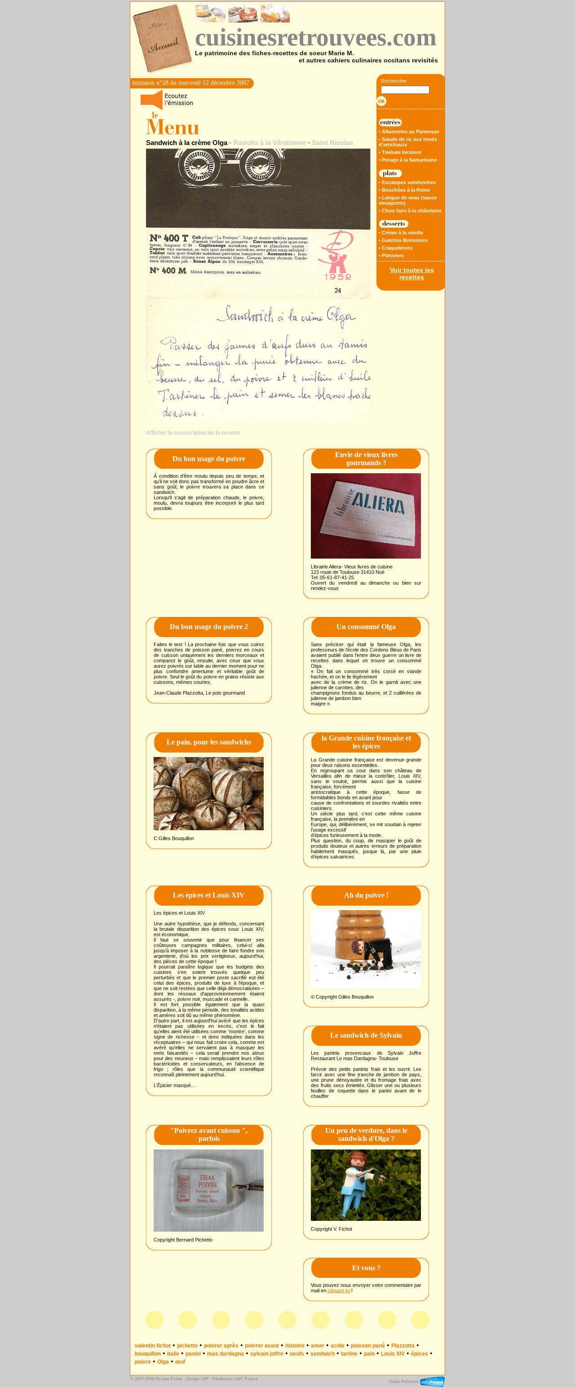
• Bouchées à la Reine (404, 190)
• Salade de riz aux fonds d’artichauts (408, 141)
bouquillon (148, 1354)
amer (317, 1346)
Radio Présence (404, 1381)
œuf (180, 1362)
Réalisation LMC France (235, 1379)
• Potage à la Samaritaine (408, 160)
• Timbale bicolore (400, 152)
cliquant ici (338, 1290)
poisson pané (368, 1346)
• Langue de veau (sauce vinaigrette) (408, 200)
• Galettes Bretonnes (403, 240)
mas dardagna (225, 1354)
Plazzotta (403, 1346)
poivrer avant (262, 1346)
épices (419, 1354)
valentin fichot (153, 1346)
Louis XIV (393, 1354)
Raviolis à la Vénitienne (269, 142)
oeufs (297, 1354)
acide (338, 1346)
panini (193, 1354)
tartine (349, 1354)
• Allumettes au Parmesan (409, 131)
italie (173, 1354)
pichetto (187, 1346)
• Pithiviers (391, 255)
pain (369, 1354)
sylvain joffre (266, 1354)
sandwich (322, 1354)
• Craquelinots (395, 248)
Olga (163, 1362)
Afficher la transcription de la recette (193, 433)
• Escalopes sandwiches (407, 182)
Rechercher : (395, 81)
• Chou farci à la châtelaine (410, 210)
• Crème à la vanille (401, 232)
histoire (295, 1346)
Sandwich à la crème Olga (186, 142)
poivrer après (221, 1346)
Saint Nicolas (332, 142)
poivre (143, 1362)
